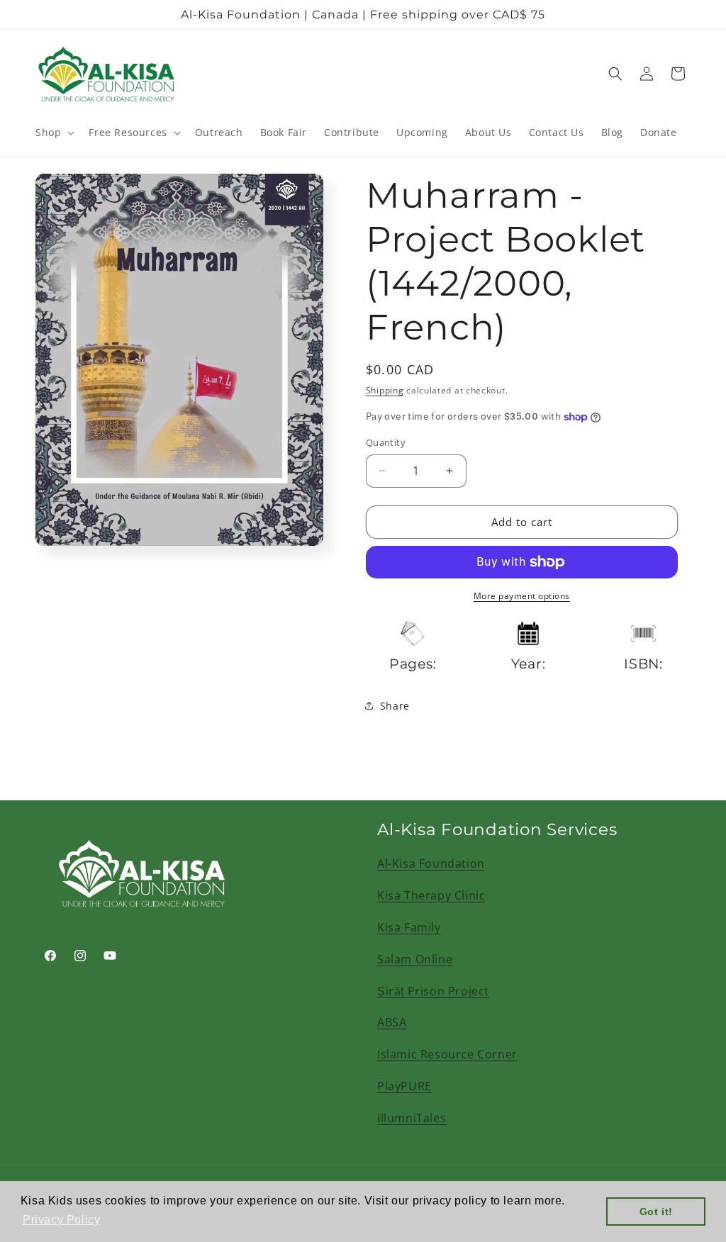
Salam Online (414, 959)
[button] (53, 132)
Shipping (385, 390)
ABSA (391, 1022)
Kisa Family (409, 927)
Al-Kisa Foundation (431, 863)
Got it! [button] (656, 1211)
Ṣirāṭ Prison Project (433, 991)
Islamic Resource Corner (447, 1054)
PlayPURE (404, 1086)
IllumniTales (411, 1118)
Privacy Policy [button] (61, 1220)
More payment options (522, 596)
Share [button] (395, 705)
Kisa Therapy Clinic (431, 895)
